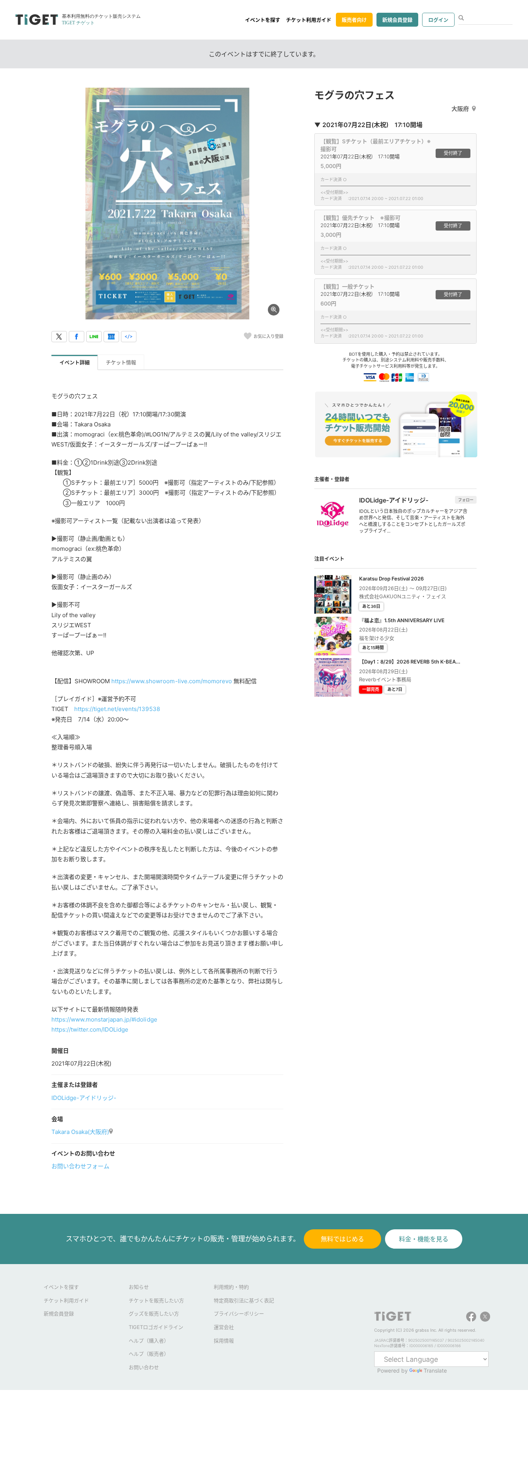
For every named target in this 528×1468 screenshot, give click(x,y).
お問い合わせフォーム (80, 1166)
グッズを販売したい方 (154, 1313)
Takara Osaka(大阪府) (80, 1131)
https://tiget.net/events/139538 (117, 709)
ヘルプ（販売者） (149, 1354)
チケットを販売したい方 (156, 1300)
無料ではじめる (342, 1239)
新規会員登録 (397, 20)
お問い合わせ (144, 1367)
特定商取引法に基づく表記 (244, 1300)
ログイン (438, 20)
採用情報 (224, 1340)
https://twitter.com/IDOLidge (89, 1029)
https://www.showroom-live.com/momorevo (171, 681)
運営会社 (224, 1327)
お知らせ (139, 1287)
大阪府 (460, 108)
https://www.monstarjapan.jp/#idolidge (104, 1019)
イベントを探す (262, 20)
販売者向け (354, 20)
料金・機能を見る (423, 1239)
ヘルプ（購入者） (149, 1340)
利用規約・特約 (231, 1287)
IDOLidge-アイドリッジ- (83, 1097)
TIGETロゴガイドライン (156, 1327)
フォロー (465, 499)
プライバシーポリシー (239, 1313)
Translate (435, 1370)
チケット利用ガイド (308, 20)
